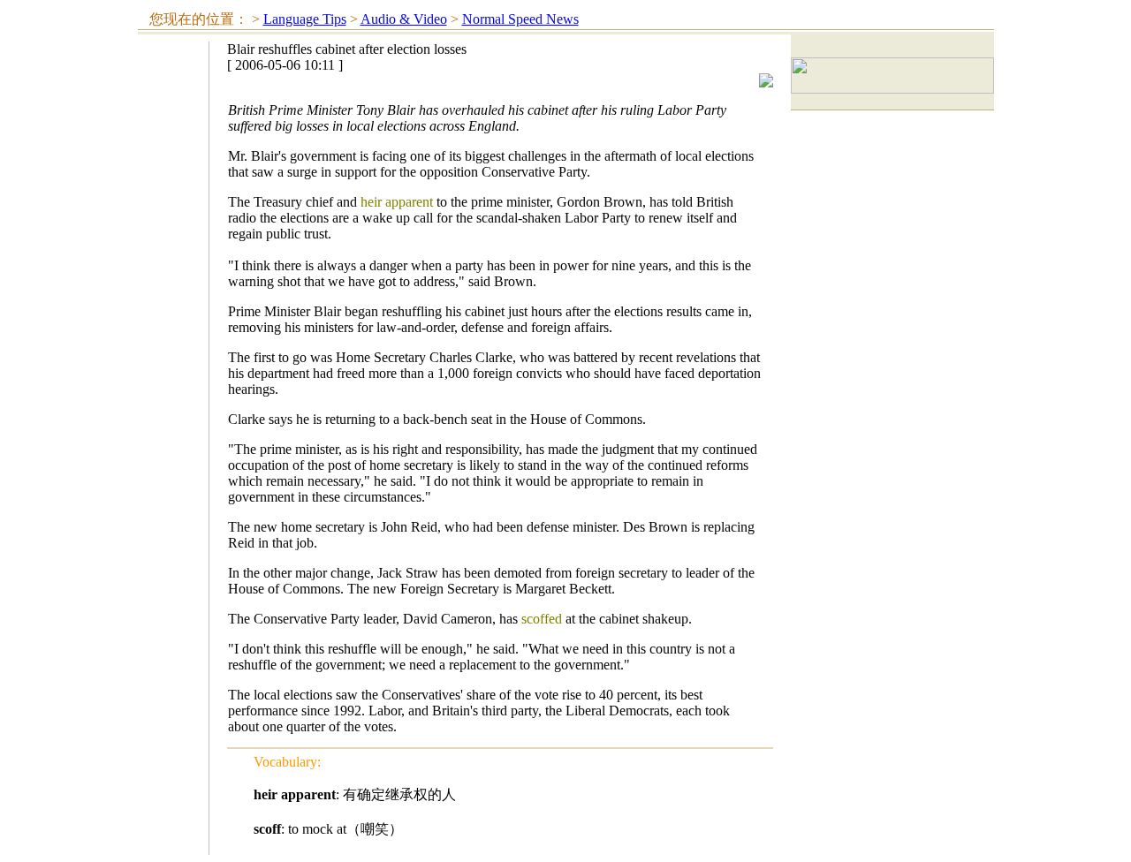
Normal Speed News (520, 18)
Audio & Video (404, 18)
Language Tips (304, 18)
